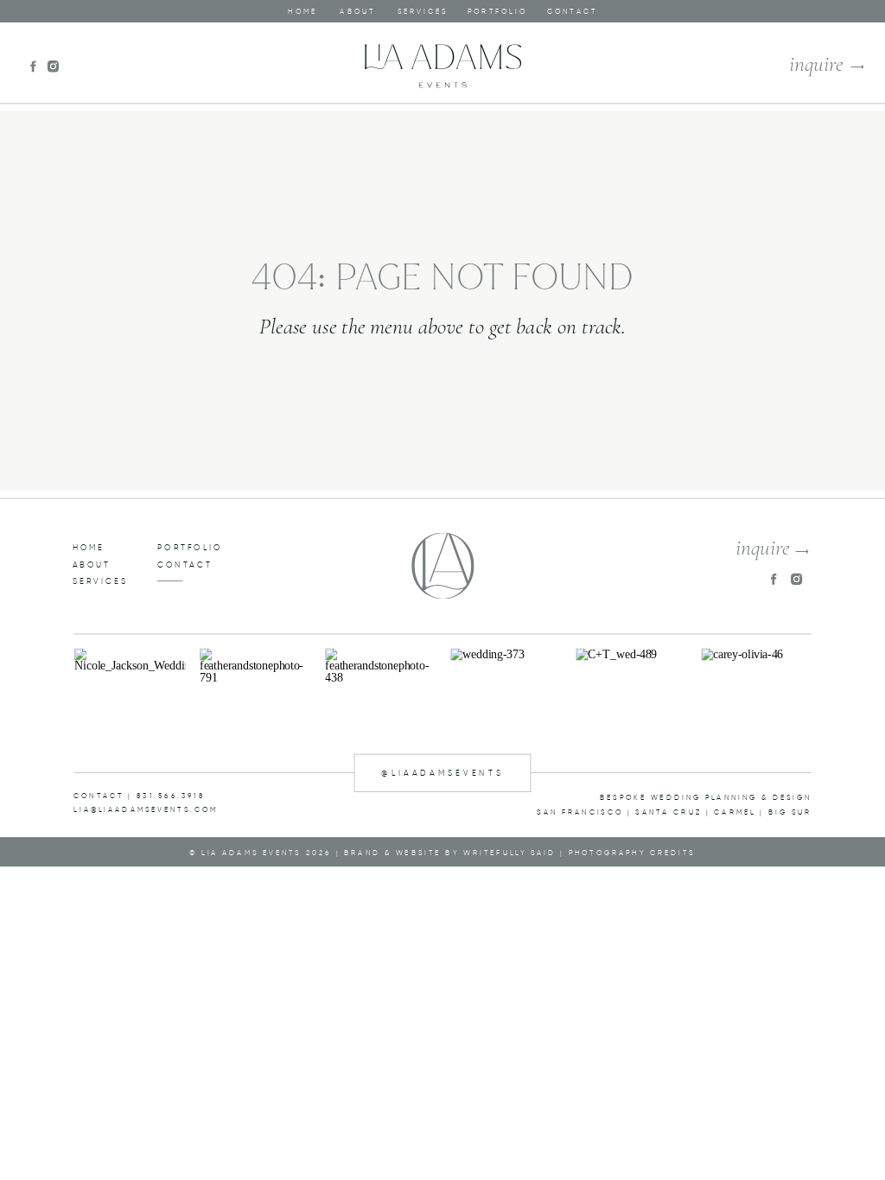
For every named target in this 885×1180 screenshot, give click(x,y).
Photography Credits (632, 852)
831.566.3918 (171, 795)
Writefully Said (510, 852)
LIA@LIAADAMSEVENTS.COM (145, 810)
